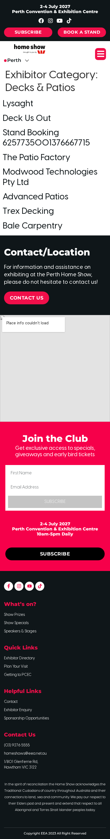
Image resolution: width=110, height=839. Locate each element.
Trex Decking (28, 211)
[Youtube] (59, 20)
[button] (100, 54)
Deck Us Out (27, 118)
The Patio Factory (36, 157)
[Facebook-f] (8, 586)
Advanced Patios (35, 197)
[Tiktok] (69, 20)
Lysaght (18, 103)
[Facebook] (41, 20)
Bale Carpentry (32, 226)
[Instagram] (50, 20)
